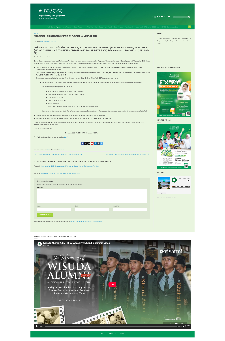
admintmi (53, 41)
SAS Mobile (147, 27)
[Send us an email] (164, 17)
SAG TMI (163, 27)
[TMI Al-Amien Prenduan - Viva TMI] (75, 14)
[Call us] (166, 17)
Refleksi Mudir (90, 27)
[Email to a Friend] (88, 143)
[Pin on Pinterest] (92, 143)
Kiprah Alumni (139, 27)
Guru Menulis (99, 27)
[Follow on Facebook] (153, 17)
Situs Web (116, 206)
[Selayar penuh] (188, 326)
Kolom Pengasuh (79, 27)
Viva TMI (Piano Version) (169, 197)
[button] (189, 26)
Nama (38, 206)
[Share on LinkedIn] (95, 143)
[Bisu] (184, 326)
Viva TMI (159, 197)
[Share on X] (85, 143)
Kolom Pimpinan (66, 27)
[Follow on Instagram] (155, 17)
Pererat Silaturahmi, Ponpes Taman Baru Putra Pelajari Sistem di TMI (59, 154)
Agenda (58, 27)
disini (65, 137)
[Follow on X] (159, 17)
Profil (48, 27)
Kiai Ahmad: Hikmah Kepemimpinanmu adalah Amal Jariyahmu (126, 154)
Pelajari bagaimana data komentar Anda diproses (86, 221)
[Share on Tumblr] (98, 143)
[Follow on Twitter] (162, 17)
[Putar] (37, 326)
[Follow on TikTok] (157, 17)
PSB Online (155, 27)
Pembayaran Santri (172, 27)
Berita (52, 27)
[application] (112, 284)
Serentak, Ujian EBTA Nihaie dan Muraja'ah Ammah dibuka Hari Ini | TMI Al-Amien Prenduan (70, 166)
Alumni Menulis (129, 27)
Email (76, 206)
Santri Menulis (108, 27)
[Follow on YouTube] (169, 17)
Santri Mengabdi (118, 27)
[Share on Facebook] (82, 143)
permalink (61, 149)
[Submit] (189, 17)
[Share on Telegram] (101, 143)
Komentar (40, 187)
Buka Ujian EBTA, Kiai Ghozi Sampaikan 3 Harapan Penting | (60, 173)
